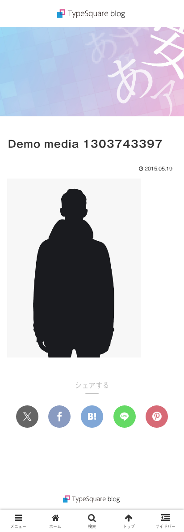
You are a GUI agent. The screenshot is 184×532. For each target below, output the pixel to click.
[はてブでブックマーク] (92, 416)
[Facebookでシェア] (59, 416)
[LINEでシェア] (124, 416)
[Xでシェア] (27, 416)
